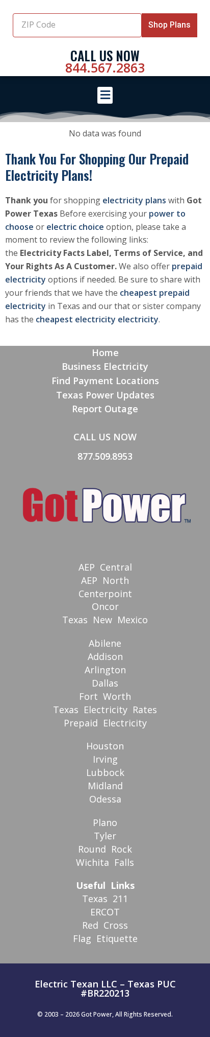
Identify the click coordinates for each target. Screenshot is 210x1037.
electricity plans (134, 200)
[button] (105, 95)
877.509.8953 (105, 456)
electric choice (75, 226)
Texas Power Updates (105, 395)
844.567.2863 (105, 67)
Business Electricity (105, 366)
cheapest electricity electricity (97, 319)
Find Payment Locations (105, 380)
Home (105, 352)
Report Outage (105, 409)
